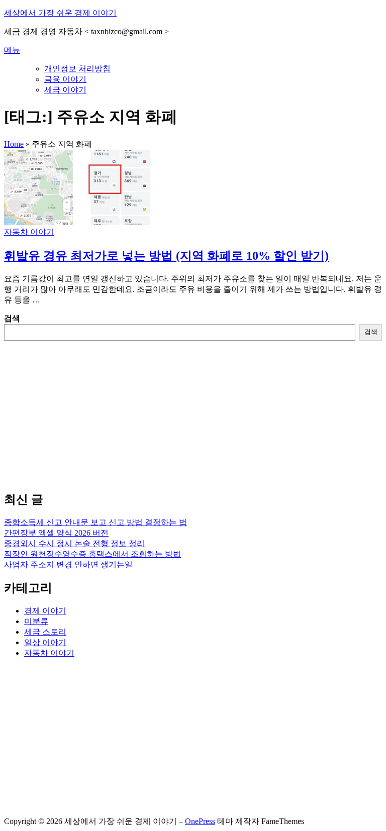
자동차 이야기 (29, 232)
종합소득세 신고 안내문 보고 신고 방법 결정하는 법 (95, 522)
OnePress (200, 821)
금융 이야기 (65, 79)
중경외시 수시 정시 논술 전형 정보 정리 (74, 543)
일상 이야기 (45, 642)
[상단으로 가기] (6, 811)
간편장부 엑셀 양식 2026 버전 (56, 533)
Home (14, 144)
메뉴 (12, 50)
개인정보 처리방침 (77, 68)
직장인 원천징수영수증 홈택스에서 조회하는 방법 (92, 554)
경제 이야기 (45, 610)
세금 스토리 (45, 632)
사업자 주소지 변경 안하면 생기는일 (68, 564)
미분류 (36, 621)
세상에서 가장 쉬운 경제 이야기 (60, 13)
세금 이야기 (65, 89)
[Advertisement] (193, 411)
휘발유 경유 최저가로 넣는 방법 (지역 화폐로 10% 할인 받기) (166, 255)
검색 (12, 318)
